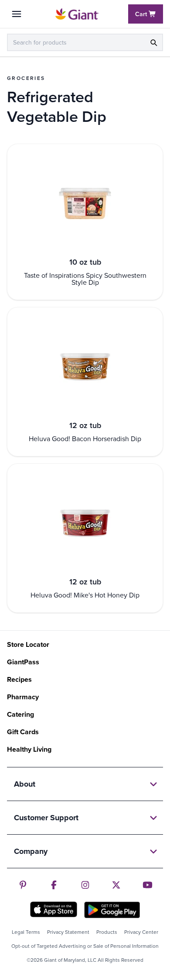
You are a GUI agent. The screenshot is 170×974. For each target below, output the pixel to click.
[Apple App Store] (53, 909)
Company (31, 851)
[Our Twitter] (116, 885)
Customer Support (46, 817)
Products (106, 932)
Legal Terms (26, 932)
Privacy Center (141, 932)
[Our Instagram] (85, 885)
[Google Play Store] (112, 909)
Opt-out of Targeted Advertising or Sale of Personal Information (85, 946)
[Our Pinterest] (23, 885)
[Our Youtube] (147, 885)
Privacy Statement (68, 932)
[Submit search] (153, 42)
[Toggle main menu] (16, 14)
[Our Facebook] (54, 885)
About (24, 784)
